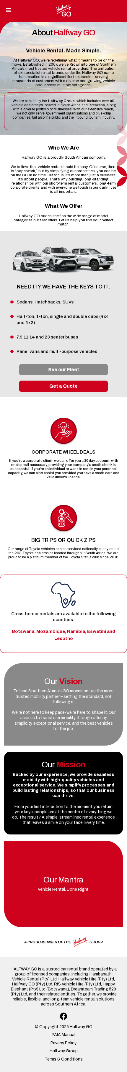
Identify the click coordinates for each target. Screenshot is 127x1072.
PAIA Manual (63, 1035)
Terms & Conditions (64, 1059)
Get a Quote (63, 386)
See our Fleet (63, 369)
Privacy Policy (63, 1043)
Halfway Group (64, 1051)
